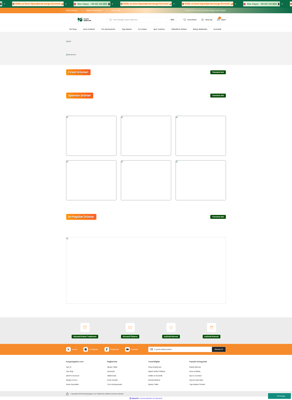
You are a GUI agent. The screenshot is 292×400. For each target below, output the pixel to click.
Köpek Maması (195, 367)
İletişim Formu (71, 380)
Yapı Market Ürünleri (197, 384)
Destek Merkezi (154, 380)
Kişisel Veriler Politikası (156, 371)
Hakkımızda (111, 376)
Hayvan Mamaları (196, 380)
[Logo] (84, 20)
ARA (172, 19)
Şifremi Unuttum (72, 376)
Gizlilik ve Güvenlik (155, 376)
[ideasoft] (134, 398)
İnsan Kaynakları (72, 384)
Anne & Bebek (194, 371)
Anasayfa (111, 371)
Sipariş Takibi (112, 367)
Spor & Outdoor (195, 376)
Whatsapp (281, 396)
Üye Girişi (69, 371)
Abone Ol (219, 349)
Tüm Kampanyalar (114, 384)
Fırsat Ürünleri (112, 380)
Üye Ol (68, 367)
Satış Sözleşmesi (154, 367)
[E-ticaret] (145, 398)
